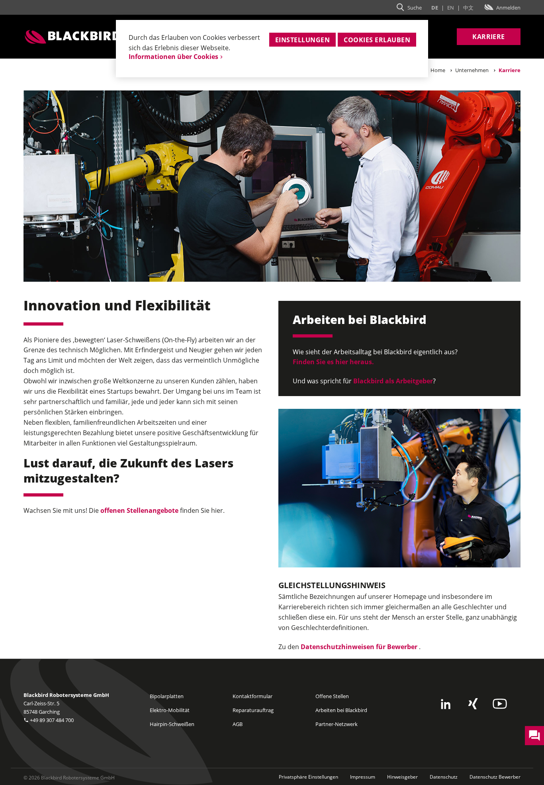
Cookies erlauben (377, 39)
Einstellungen (302, 39)
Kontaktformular (252, 696)
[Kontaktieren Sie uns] (534, 735)
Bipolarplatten (167, 696)
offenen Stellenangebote (140, 510)
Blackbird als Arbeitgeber (392, 381)
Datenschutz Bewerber (495, 776)
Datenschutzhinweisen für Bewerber (359, 646)
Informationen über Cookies (173, 56)
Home (438, 70)
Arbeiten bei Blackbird (341, 710)
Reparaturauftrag (253, 710)
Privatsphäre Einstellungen (308, 776)
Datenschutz (444, 776)
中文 (468, 7)
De (434, 7)
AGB (238, 724)
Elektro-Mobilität (170, 710)
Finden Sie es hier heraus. (333, 361)
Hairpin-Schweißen (172, 724)
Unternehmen (472, 70)
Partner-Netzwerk (336, 724)
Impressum (362, 776)
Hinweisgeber (402, 776)
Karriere (488, 36)
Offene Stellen (332, 696)
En (450, 7)
